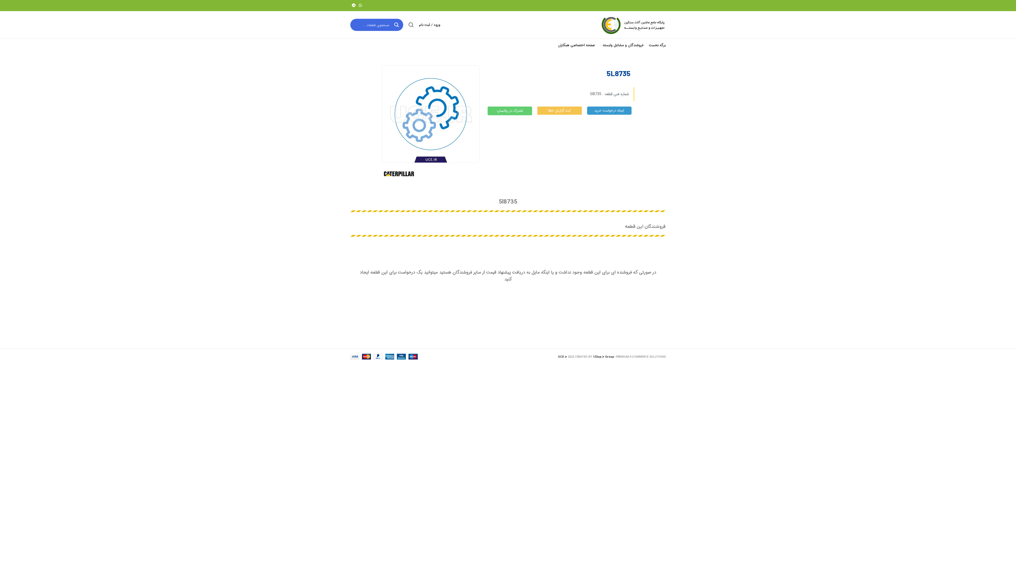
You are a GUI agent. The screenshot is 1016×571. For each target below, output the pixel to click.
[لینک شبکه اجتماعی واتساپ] (360, 5)
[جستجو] (411, 25)
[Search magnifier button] (397, 25)
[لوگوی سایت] (633, 25)
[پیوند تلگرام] (353, 5)
